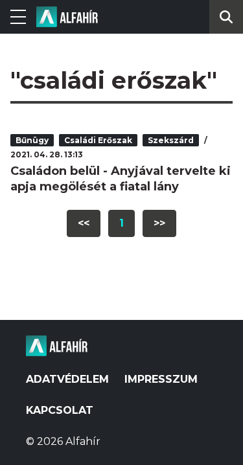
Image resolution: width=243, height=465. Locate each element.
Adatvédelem (67, 379)
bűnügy (32, 140)
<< (83, 223)
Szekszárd (171, 140)
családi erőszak (98, 140)
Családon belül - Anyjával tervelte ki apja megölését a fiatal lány (120, 179)
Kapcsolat (59, 410)
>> (159, 223)
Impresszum (161, 379)
